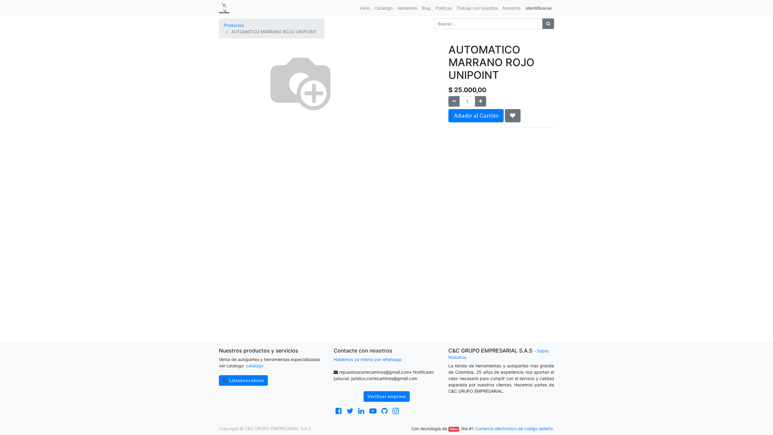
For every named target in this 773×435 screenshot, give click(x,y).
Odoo (454, 429)
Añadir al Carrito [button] (476, 115)
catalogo (254, 365)
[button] (513, 115)
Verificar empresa (386, 396)
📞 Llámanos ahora (243, 380)
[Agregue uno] (480, 101)
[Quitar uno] (454, 101)
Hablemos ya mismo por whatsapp (368, 359)
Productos (234, 25)
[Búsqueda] (548, 23)
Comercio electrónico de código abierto (514, 428)
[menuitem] (364, 8)
